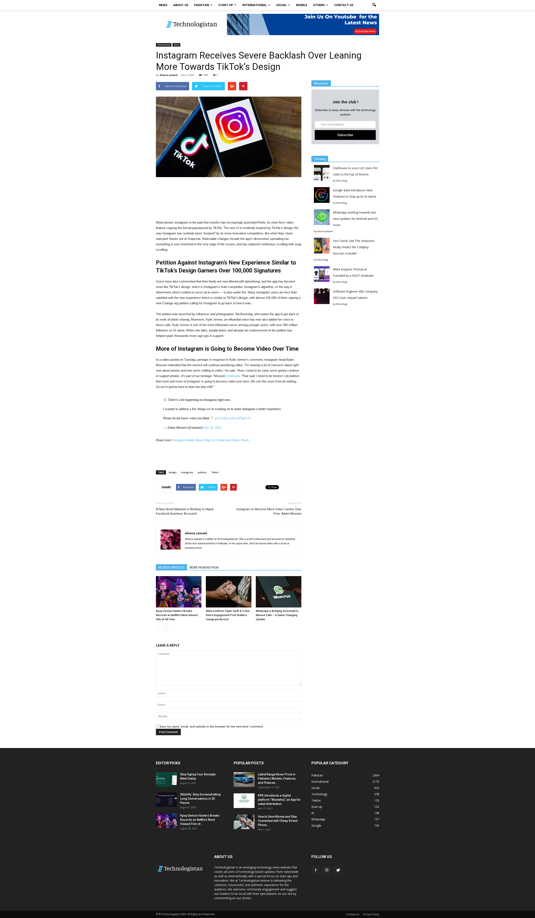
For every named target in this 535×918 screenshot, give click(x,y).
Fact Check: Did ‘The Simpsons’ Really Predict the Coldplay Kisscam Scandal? (354, 247)
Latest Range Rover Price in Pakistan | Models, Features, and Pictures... (277, 778)
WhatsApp (318, 819)
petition (202, 472)
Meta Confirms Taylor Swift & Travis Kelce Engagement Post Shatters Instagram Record (228, 615)
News (163, 5)
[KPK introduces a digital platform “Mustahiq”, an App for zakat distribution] (244, 800)
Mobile (301, 5)
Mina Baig (341, 180)
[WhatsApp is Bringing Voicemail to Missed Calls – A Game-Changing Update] (278, 591)
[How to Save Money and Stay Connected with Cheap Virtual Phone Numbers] (244, 821)
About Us (180, 5)
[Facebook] (315, 870)
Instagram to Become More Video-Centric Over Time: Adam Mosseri (268, 511)
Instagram (187, 472)
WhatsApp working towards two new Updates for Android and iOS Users (355, 218)
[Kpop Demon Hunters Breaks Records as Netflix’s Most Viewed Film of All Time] (178, 591)
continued (232, 376)
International (254, 5)
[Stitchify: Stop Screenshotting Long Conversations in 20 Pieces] (166, 799)
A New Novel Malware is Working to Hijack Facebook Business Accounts (185, 511)
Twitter (316, 800)
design (173, 472)
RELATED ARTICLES (171, 567)
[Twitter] (338, 870)
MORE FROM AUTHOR (204, 567)
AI (312, 813)
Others (319, 5)
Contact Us (343, 5)
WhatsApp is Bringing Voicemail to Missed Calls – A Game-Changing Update (277, 615)
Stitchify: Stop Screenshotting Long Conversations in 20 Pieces (200, 798)
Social (281, 5)
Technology (319, 794)
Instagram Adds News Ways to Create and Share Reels (211, 440)
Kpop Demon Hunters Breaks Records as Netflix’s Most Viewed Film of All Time (177, 615)
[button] (374, 5)
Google (316, 825)
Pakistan (201, 5)
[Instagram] (327, 870)
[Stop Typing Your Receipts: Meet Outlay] (166, 779)
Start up (225, 5)
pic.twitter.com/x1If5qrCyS (233, 418)
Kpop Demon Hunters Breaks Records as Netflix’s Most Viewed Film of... (199, 820)
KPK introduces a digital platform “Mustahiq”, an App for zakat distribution (279, 799)
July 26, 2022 (213, 427)
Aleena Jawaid (169, 75)
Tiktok (214, 472)
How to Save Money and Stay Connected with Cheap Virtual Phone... (278, 821)
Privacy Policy (371, 914)
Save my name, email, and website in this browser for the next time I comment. (211, 726)
